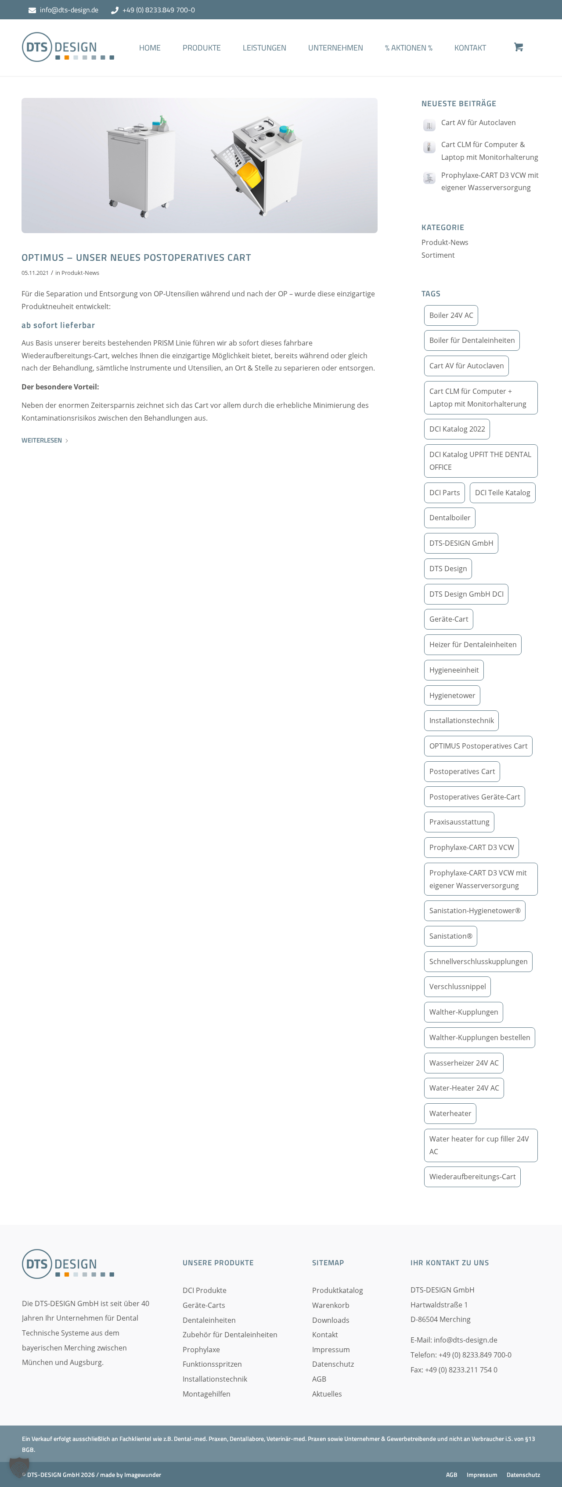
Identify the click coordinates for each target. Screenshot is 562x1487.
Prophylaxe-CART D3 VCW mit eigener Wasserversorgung (478, 879)
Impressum (331, 1349)
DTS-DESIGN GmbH (461, 543)
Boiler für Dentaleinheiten (472, 340)
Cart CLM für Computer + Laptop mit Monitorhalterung (477, 397)
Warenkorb (330, 1305)
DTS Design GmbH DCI (466, 594)
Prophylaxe (201, 1349)
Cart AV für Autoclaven (478, 122)
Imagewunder (142, 1474)
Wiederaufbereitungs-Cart (472, 1176)
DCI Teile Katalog (502, 492)
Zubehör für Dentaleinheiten (230, 1334)
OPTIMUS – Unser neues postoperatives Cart (137, 257)
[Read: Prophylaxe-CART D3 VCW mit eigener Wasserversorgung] (429, 178)
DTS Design (448, 568)
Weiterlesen (42, 440)
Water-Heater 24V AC (464, 1088)
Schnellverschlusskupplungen (478, 961)
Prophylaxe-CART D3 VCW (471, 847)
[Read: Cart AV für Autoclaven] (429, 125)
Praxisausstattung (459, 822)
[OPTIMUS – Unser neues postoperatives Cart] (200, 165)
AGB (319, 1379)
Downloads (330, 1320)
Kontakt (325, 1334)
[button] (19, 1467)
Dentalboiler (450, 517)
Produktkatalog (337, 1290)
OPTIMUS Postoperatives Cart (478, 746)
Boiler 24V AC (451, 315)
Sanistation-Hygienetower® (475, 910)
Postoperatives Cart (462, 771)
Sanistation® (450, 936)
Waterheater (450, 1113)
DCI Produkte (205, 1290)
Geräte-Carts (204, 1305)
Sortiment (438, 255)
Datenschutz (333, 1364)
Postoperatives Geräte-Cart (474, 797)
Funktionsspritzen (212, 1364)
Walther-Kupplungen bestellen (479, 1037)
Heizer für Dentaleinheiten (473, 644)
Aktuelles (327, 1394)
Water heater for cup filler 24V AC (479, 1145)
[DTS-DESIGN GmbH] (68, 54)
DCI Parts (444, 492)
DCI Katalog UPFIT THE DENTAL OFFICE (480, 461)
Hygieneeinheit (454, 670)
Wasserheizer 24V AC (464, 1063)
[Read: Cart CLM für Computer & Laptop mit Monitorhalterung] (429, 147)
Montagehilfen (207, 1394)
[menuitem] (150, 60)
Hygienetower (452, 695)
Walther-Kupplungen (463, 1012)
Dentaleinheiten (209, 1320)
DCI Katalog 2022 (457, 429)
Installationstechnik (461, 720)
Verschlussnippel (457, 986)
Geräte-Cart (448, 619)
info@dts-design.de (69, 9)
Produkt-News (80, 273)
